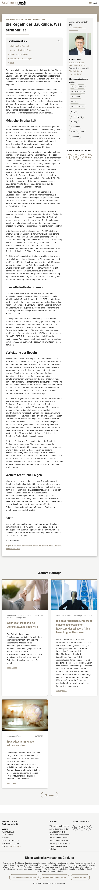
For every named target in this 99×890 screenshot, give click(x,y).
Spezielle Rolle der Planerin (22, 50)
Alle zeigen (49, 795)
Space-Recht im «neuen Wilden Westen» (21, 743)
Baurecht (74, 101)
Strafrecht (75, 137)
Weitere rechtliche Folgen (21, 58)
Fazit (12, 62)
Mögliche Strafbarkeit (19, 46)
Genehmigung (76, 117)
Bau (72, 86)
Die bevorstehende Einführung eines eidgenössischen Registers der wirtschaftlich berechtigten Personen (74, 626)
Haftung (74, 122)
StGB (73, 132)
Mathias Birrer (75, 59)
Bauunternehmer (77, 106)
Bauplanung (75, 96)
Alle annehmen (80, 877)
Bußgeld (74, 112)
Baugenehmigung (78, 91)
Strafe (81, 132)
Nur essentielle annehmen (24, 877)
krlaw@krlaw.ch (16, 846)
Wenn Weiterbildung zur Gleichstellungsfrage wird (22, 624)
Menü (95, 3)
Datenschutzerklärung (56, 883)
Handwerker (75, 127)
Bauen (81, 86)
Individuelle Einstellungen (54, 877)
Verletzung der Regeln (19, 54)
